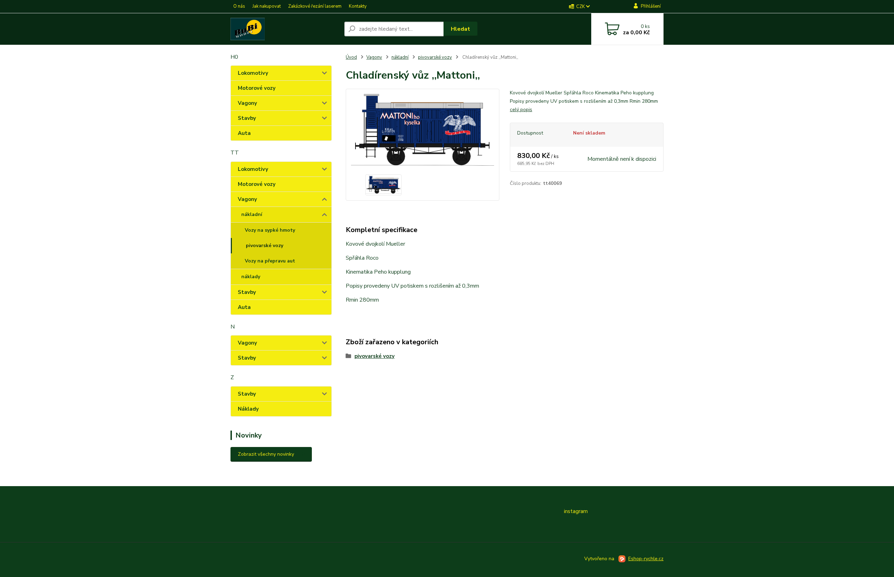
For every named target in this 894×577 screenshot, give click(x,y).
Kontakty (358, 6)
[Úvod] (284, 29)
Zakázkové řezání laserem (315, 6)
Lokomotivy (253, 73)
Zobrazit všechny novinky (266, 454)
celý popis (521, 109)
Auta (244, 133)
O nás (239, 6)
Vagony (247, 103)
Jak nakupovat (266, 6)
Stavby (247, 118)
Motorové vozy (257, 88)
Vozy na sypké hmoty (270, 230)
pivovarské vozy (264, 245)
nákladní (251, 214)
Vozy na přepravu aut (270, 261)
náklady (250, 276)
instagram (576, 511)
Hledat (460, 29)
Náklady (248, 408)
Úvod (351, 57)
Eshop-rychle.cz (646, 558)
